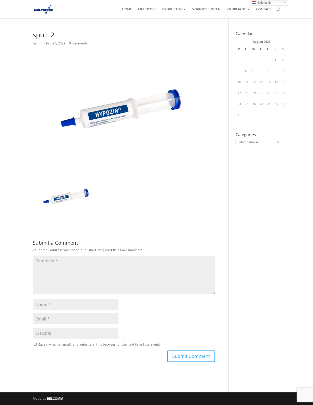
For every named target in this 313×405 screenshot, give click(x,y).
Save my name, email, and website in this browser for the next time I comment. (99, 344)
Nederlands (264, 2)
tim (39, 43)
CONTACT (263, 9)
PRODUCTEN (172, 9)
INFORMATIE (236, 9)
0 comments (78, 43)
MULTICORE (147, 9)
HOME (127, 9)
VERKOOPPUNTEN (206, 9)
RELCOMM (55, 398)
